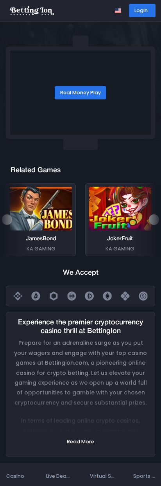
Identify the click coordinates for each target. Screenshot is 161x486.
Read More (80, 441)
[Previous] (7, 219)
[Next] (154, 219)
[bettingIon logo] (32, 10)
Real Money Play (80, 92)
